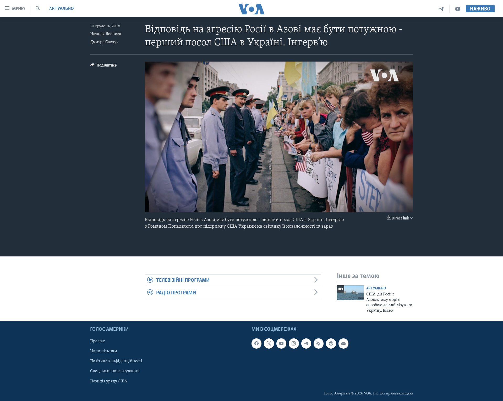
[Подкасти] (331, 343)
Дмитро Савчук (104, 42)
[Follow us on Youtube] (281, 343)
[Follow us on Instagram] (294, 343)
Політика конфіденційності (116, 361)
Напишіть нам (103, 351)
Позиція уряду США (108, 381)
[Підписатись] (343, 343)
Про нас (97, 341)
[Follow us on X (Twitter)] (269, 343)
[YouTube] (458, 9)
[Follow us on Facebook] (256, 343)
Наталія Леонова (105, 34)
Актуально (61, 9)
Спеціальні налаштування (114, 371)
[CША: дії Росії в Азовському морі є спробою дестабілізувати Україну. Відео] (350, 292)
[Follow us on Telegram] (306, 343)
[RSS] (319, 343)
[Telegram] (441, 9)
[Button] (103, 67)
